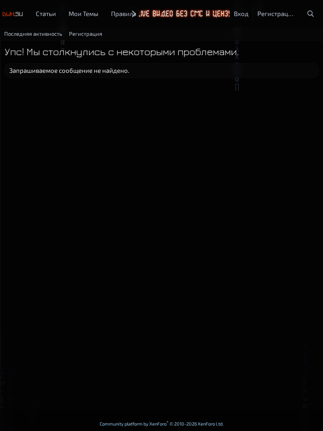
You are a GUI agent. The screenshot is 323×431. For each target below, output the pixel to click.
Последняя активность (33, 33)
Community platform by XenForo (162, 423)
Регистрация (85, 33)
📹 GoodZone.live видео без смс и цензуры (160, 13)
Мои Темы (83, 13)
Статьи (46, 13)
